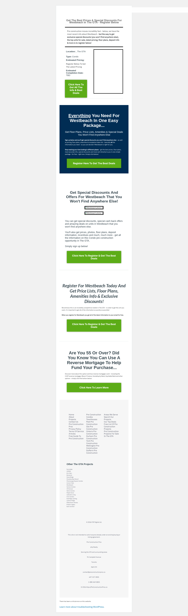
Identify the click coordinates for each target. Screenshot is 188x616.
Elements (69, 475)
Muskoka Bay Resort (73, 479)
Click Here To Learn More (94, 387)
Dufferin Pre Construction (91, 451)
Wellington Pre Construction (92, 447)
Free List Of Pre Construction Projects (111, 426)
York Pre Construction (91, 442)
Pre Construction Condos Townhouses (93, 417)
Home (71, 414)
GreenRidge (70, 477)
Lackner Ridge (71, 500)
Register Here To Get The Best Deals (94, 163)
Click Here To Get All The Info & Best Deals (76, 88)
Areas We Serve (111, 414)
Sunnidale (69, 469)
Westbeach (70, 485)
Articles (72, 434)
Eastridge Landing (72, 498)
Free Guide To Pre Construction (76, 437)
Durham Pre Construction (91, 437)
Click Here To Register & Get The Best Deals (94, 257)
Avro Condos (70, 496)
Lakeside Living (71, 495)
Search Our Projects (109, 418)
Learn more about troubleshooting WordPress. (82, 606)
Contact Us (73, 422)
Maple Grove (70, 493)
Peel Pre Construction (91, 423)
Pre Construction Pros (76, 425)
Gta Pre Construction (91, 427)
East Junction (71, 506)
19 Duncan (70, 489)
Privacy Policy (75, 429)
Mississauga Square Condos (75, 481)
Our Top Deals (110, 422)
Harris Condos (71, 491)
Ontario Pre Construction (91, 432)
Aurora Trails (70, 483)
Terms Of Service (76, 431)
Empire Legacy (71, 504)
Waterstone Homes (72, 502)
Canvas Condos (71, 487)
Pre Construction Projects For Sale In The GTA (111, 433)
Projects (72, 419)
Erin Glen (69, 473)
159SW (69, 471)
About (71, 417)
